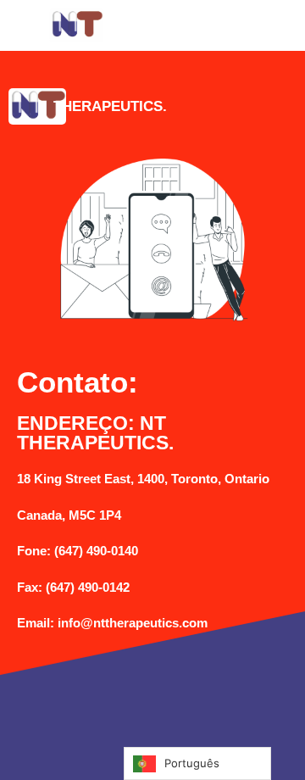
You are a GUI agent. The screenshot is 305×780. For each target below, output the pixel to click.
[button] (228, 25)
